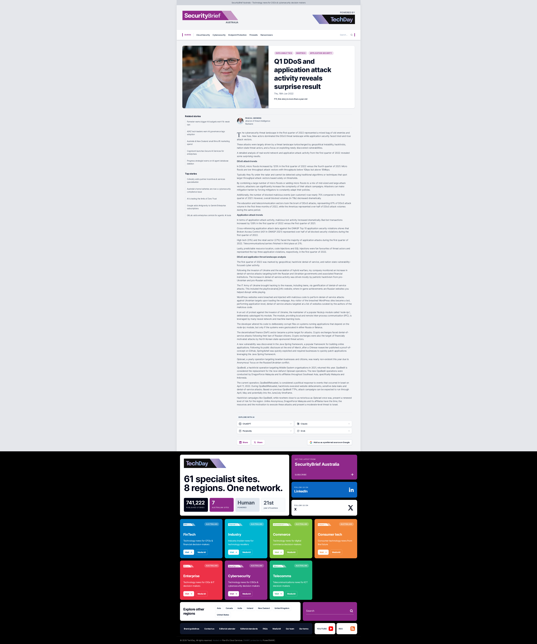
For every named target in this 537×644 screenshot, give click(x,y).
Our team (290, 629)
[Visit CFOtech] (192, 524)
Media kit (202, 552)
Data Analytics (284, 53)
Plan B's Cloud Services (232, 640)
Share (245, 442)
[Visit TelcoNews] (282, 566)
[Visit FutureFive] (327, 524)
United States (223, 615)
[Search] (351, 34)
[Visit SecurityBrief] (237, 566)
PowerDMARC (269, 640)
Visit (187, 552)
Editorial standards (249, 629)
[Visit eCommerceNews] (282, 524)
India (240, 608)
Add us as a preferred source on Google (332, 442)
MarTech (300, 53)
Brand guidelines (191, 629)
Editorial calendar (227, 629)
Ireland (250, 608)
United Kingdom (282, 608)
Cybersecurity (219, 35)
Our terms (303, 629)
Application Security (321, 53)
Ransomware (267, 35)
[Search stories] (351, 611)
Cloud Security (203, 35)
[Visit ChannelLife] (237, 524)
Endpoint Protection (237, 35)
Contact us (209, 629)
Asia (219, 608)
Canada (229, 608)
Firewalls (253, 35)
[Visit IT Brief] (192, 566)
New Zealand (264, 608)
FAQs (265, 629)
